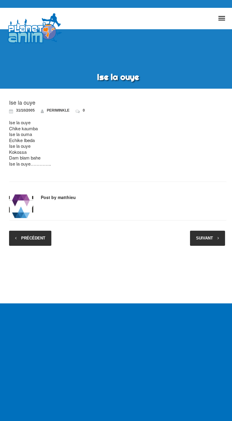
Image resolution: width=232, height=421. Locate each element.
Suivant (204, 238)
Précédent (33, 238)
